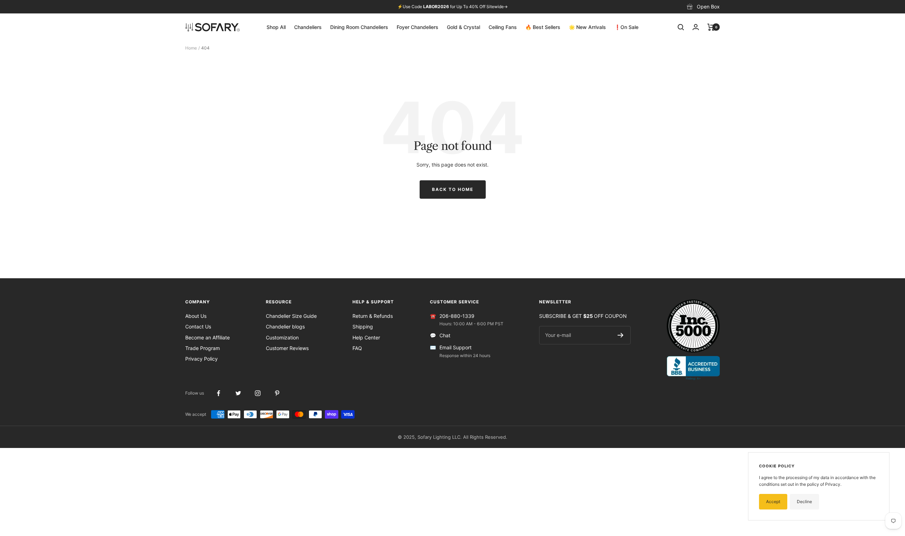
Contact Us (198, 327)
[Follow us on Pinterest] (277, 393)
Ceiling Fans (503, 27)
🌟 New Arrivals (587, 27)
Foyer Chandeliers (417, 27)
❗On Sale (626, 27)
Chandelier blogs (285, 327)
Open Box (708, 7)
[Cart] (711, 27)
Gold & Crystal (463, 27)
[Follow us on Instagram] (257, 393)
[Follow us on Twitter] (238, 393)
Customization (282, 337)
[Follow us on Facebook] (218, 393)
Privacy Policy (201, 359)
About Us (195, 316)
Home (191, 48)
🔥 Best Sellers (542, 27)
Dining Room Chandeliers (359, 27)
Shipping (362, 327)
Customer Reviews (287, 348)
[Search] (681, 27)
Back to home (452, 189)
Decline (804, 501)
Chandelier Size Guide (291, 316)
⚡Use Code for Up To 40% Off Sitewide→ (452, 6)
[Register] (621, 335)
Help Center (366, 337)
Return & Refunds (372, 316)
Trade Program (202, 348)
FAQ (357, 348)
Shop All (276, 27)
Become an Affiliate (207, 337)
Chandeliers (308, 27)
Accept (773, 501)
